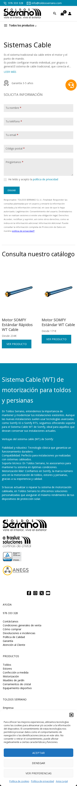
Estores (7, 668)
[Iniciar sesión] (70, 13)
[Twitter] (42, 593)
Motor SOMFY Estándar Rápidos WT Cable (17, 324)
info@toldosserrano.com (47, 3)
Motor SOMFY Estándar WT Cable (58, 322)
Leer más (10, 72)
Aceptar (38, 753)
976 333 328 (15, 3)
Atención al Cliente (14, 645)
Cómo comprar (12, 629)
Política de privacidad (42, 781)
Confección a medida (15, 672)
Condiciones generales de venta (22, 625)
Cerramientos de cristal (17, 684)
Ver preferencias (39, 773)
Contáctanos (10, 621)
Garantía (8, 641)
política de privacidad (45, 179)
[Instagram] (35, 593)
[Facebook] (29, 593)
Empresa (8, 707)
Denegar (38, 763)
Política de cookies (19, 781)
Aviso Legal (62, 781)
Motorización (11, 676)
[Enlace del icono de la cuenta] (70, 13)
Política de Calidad (14, 637)
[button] (71, 715)
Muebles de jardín (13, 680)
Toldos (7, 664)
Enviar (12, 190)
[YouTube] (48, 593)
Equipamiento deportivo (17, 688)
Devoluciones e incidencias (19, 633)
